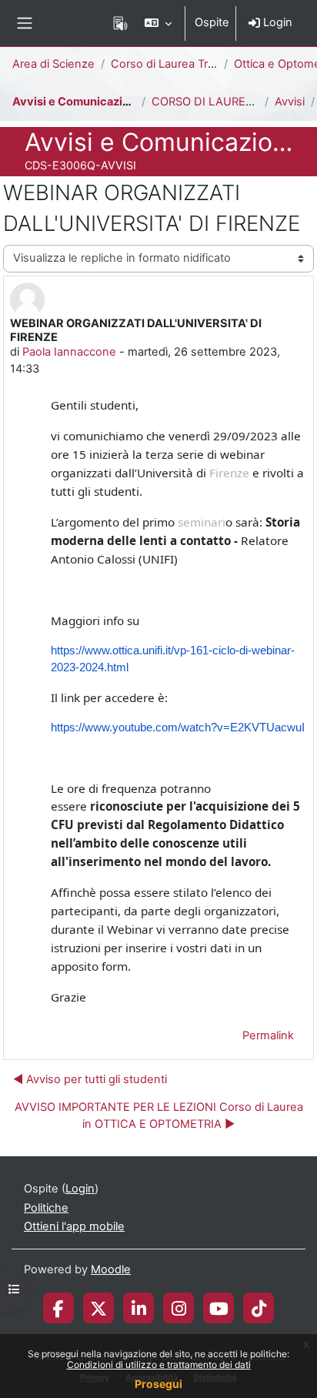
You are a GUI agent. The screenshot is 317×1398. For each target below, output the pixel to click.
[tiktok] (259, 1307)
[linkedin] (139, 1307)
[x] (98, 1307)
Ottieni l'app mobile (74, 1226)
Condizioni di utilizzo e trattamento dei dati (159, 1364)
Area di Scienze (53, 64)
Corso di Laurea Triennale (178, 64)
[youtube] (219, 1307)
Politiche (46, 1208)
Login (276, 22)
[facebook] (58, 1307)
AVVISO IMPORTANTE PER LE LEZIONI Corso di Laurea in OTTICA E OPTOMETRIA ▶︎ (159, 1115)
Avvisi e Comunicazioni (75, 102)
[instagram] (179, 1307)
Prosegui (158, 1383)
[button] (158, 23)
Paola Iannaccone (69, 352)
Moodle (111, 1269)
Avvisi (290, 102)
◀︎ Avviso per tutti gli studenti (90, 1079)
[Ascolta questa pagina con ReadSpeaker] (120, 23)
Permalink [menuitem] (268, 1035)
